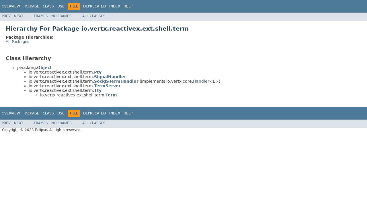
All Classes (94, 16)
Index (114, 6)
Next (18, 16)
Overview (11, 6)
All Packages (17, 41)
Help (128, 6)
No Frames (61, 16)
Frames (41, 16)
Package (31, 6)
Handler (201, 81)
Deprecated (94, 6)
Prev (6, 16)
